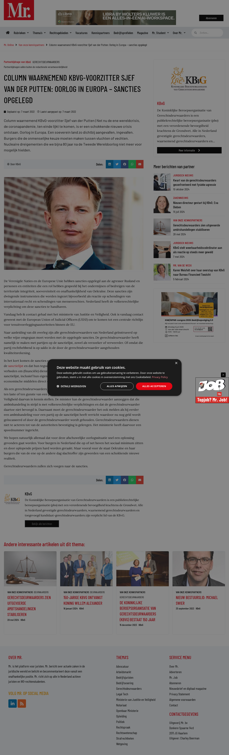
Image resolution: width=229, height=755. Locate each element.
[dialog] (114, 377)
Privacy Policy (160, 377)
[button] (71, 386)
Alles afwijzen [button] (117, 386)
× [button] (176, 363)
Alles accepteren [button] (154, 386)
